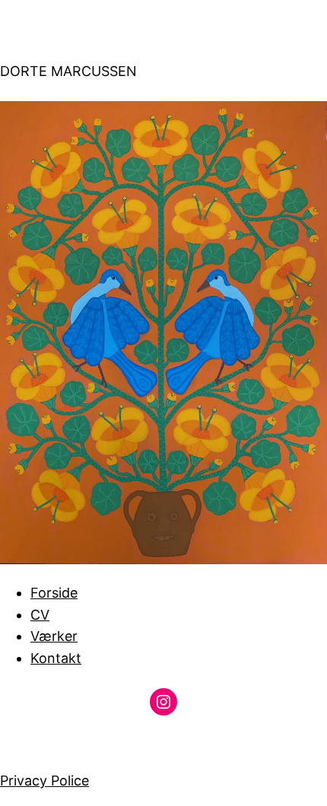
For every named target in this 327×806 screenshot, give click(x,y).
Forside (54, 593)
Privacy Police (44, 781)
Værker (54, 636)
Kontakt (55, 658)
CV (39, 615)
